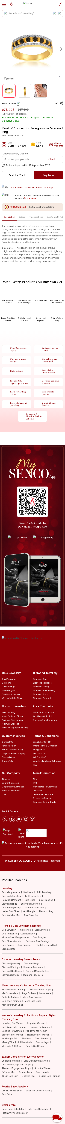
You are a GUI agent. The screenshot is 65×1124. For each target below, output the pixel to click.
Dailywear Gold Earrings (37, 941)
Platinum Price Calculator (45, 720)
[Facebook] (12, 819)
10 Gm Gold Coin (10, 1076)
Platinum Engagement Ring (15, 727)
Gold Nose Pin (31, 915)
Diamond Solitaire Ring (44, 690)
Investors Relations (11, 790)
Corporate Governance (13, 786)
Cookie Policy (8, 761)
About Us (6, 779)
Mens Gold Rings (33, 1001)
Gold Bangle (29, 911)
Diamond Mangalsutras (37, 971)
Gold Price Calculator (43, 716)
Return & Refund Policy (12, 749)
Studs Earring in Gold (46, 945)
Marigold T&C (39, 749)
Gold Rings (30, 900)
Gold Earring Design (11, 907)
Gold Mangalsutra (11, 892)
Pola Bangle (8, 945)
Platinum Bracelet (10, 723)
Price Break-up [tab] (36, 217)
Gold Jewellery (44, 892)
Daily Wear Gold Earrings (14, 1027)
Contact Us (7, 742)
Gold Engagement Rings (36, 1060)
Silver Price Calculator (43, 712)
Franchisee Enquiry (42, 798)
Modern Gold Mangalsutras (15, 937)
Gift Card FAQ (39, 757)
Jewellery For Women (12, 1023)
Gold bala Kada (25, 1042)
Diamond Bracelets (33, 975)
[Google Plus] (25, 819)
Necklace (28, 892)
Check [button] (52, 159)
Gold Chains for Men (12, 941)
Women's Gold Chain (12, 698)
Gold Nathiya (42, 1042)
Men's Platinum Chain (12, 716)
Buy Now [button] (48, 175)
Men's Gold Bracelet (33, 997)
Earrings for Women (40, 1027)
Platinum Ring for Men (12, 720)
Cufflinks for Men (10, 997)
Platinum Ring (8, 712)
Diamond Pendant (42, 698)
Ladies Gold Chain (11, 911)
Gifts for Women (43, 1068)
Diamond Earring (41, 686)
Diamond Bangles (11, 975)
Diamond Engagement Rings (16, 1064)
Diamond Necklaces (12, 971)
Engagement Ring (11, 1060)
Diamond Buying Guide (44, 802)
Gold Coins (7, 1094)
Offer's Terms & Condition (45, 745)
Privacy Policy (8, 757)
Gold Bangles (8, 690)
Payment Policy (9, 745)
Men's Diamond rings (40, 989)
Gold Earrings (8, 686)
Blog (35, 779)
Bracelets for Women (13, 1034)
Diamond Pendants (33, 967)
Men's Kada (45, 993)
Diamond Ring (40, 679)
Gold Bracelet (46, 900)
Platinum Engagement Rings (16, 1068)
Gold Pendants (9, 933)
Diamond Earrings (11, 967)
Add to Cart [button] (16, 175)
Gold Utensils (42, 1072)
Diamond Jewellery (11, 896)
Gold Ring (7, 682)
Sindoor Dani (25, 1072)
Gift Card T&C (40, 753)
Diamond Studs (40, 694)
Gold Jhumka (42, 1038)
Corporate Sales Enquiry (13, 753)
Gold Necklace (9, 679)
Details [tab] (22, 217)
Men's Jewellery (10, 993)
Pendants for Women (36, 1031)
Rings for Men (29, 993)
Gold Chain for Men (11, 694)
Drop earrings (8, 949)
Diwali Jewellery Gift (12, 1090)
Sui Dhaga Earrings (30, 904)
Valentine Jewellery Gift (38, 1090)
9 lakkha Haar (28, 1076)
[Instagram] (19, 819)
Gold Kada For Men (11, 915)
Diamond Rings (9, 904)
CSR (4, 794)
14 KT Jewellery (33, 896)
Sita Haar (26, 1038)
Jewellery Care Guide (43, 794)
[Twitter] (5, 819)
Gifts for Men (8, 1072)
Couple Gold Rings (35, 1046)
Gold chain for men (11, 1001)
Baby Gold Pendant (11, 900)
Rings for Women (35, 1023)
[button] (4, 4)
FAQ (35, 783)
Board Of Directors (10, 783)
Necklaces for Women (38, 1034)
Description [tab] (9, 217)
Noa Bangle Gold (10, 1038)
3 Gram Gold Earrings (49, 1076)
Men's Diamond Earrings (14, 989)
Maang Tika (8, 1042)
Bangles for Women (12, 1031)
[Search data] (5, 13)
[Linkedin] (32, 819)
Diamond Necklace (42, 682)
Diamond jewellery (11, 963)
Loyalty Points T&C (42, 742)
